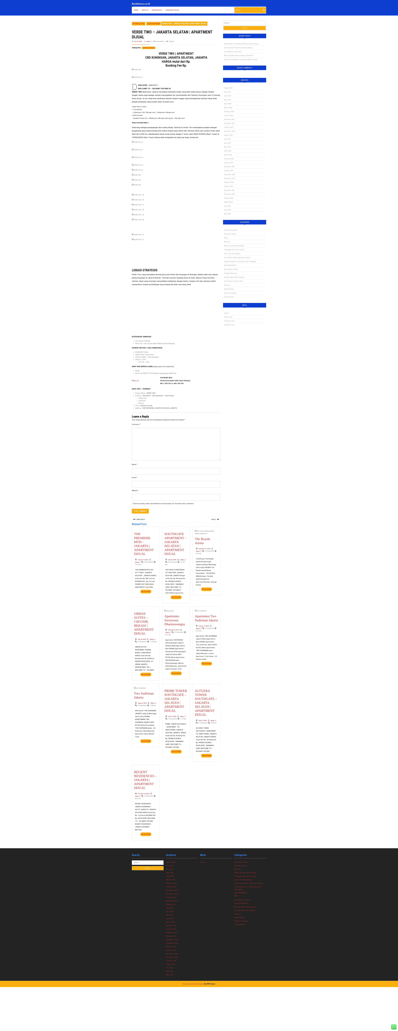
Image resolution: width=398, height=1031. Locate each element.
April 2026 (228, 103)
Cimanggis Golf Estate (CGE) (234, 249)
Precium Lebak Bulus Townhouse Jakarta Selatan (241, 59)
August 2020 (228, 202)
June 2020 (227, 210)
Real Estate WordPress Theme (193, 984)
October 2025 (228, 127)
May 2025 (227, 147)
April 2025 (228, 151)
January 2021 (228, 186)
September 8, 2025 (173, 630)
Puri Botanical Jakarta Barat (233, 281)
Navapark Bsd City (230, 273)
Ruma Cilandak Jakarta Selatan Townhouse (238, 55)
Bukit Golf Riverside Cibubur (234, 246)
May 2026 (227, 100)
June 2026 (227, 96)
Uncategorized (229, 297)
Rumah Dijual (157, 10)
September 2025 (229, 131)
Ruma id (227, 285)
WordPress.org (229, 325)
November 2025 (229, 123)
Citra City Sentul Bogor (232, 253)
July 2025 (227, 139)
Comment (136, 424)
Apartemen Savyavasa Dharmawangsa (174, 620)
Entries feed (228, 317)
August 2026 (228, 88)
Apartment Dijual (172, 10)
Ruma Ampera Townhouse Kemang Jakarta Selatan (241, 44)
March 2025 (228, 155)
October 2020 (228, 198)
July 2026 (227, 92)
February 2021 (229, 182)
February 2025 (229, 159)
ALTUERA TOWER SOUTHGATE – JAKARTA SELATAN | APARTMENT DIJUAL (206, 702)
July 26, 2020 (138, 41)
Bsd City (227, 242)
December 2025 (229, 119)
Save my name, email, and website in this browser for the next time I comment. (164, 503)
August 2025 (228, 135)
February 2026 (229, 111)
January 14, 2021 (143, 559)
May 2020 (227, 214)
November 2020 (229, 194)
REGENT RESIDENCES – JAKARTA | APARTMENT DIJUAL (145, 780)
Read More (146, 591)
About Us (145, 10)
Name (134, 464)
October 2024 (228, 170)
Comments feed (229, 321)
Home (136, 10)
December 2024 (229, 166)
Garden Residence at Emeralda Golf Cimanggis (240, 261)
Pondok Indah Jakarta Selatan (234, 277)
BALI (226, 238)
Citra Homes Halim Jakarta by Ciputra (237, 257)
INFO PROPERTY (230, 265)
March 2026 (228, 107)
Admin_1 (148, 41)
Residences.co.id (141, 3)
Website (135, 490)
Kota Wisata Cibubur (231, 269)
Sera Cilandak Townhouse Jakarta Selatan (238, 47)
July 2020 (227, 206)
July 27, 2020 (172, 716)
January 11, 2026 (204, 626)
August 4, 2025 (142, 703)
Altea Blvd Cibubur (230, 230)
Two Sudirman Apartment (233, 51)
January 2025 (228, 162)
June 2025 (227, 143)
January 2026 (228, 115)
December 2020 (229, 190)
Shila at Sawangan (230, 293)
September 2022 (229, 178)
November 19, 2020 (143, 793)
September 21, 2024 (204, 548)
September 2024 (229, 174)
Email (134, 477)
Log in (226, 313)
